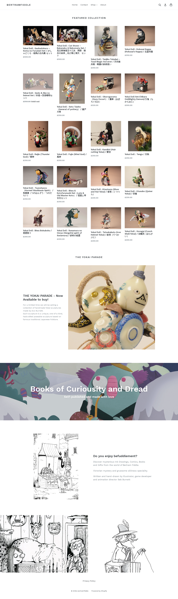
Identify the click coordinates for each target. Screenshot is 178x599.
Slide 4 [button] (92, 568)
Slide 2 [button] (88, 568)
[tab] (85, 568)
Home (74, 5)
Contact (84, 5)
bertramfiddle (19, 4)
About (103, 5)
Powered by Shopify (99, 591)
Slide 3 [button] (90, 568)
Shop (95, 5)
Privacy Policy (89, 581)
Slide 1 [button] (85, 568)
